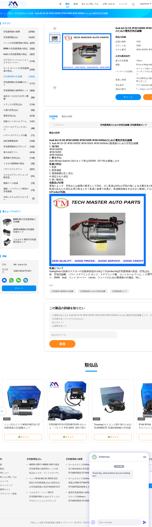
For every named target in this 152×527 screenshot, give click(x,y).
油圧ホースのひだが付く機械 (19, 97)
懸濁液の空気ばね (19, 158)
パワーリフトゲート (19, 169)
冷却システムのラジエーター (19, 198)
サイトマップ (6, 485)
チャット (19, 288)
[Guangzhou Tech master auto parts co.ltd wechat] (18, 280)
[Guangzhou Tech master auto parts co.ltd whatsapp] (11, 280)
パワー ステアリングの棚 (19, 135)
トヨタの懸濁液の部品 (19, 163)
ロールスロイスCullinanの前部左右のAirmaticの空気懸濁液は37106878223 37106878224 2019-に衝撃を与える (83, 469)
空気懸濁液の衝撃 (19, 31)
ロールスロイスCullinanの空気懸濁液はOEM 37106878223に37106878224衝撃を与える (83, 482)
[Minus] (144, 457)
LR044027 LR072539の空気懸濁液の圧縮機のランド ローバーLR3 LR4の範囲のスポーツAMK (23, 427)
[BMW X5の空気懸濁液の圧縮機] (7, 222)
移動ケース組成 (19, 183)
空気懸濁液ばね (19, 37)
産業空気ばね (19, 115)
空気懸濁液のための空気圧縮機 (92, 291)
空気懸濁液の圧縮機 (19, 76)
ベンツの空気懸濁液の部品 (19, 43)
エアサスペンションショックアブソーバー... (19, 61)
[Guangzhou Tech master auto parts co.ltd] (13, 4)
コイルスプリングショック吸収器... (19, 176)
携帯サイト (5, 489)
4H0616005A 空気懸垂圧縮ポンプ (23, 230)
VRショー (4, 473)
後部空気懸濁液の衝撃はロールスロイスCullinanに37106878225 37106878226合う (83, 496)
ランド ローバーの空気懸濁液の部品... (19, 69)
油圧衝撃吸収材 (19, 141)
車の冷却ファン (19, 152)
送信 (62, 344)
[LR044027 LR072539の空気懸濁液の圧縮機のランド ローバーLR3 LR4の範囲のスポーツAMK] (23, 400)
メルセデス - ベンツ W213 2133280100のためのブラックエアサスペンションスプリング (44, 496)
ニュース (4, 481)
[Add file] (93, 522)
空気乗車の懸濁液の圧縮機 (62, 291)
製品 (2, 468)
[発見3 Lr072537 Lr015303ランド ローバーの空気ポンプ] (113, 400)
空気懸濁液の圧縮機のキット (19, 83)
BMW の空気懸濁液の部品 (19, 48)
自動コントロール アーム (19, 121)
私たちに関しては (8, 477)
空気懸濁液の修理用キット (19, 90)
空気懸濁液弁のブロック (19, 146)
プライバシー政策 (8, 493)
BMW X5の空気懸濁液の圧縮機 (24, 220)
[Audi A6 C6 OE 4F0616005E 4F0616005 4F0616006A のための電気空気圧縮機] (87, 51)
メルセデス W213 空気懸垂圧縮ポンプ (24, 240)
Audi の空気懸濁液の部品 (19, 54)
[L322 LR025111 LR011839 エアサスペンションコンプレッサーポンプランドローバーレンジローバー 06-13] (68, 400)
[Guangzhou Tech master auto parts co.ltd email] (4, 280)
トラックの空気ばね (19, 104)
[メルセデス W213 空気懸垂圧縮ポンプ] (7, 242)
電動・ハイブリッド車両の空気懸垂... (19, 190)
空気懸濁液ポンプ (119, 291)
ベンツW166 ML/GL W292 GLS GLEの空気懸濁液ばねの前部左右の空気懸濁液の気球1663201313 (44, 482)
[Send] (144, 522)
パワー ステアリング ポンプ (19, 128)
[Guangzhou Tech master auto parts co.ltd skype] (25, 280)
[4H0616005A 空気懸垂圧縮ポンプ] (7, 232)
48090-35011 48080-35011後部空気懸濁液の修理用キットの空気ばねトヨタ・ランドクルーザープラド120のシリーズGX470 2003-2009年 (44, 469)
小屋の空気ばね (19, 110)
